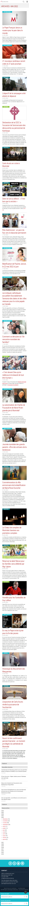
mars (4, 835)
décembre (5, 819)
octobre (5, 822)
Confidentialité (21, 888)
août (4, 826)
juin (4, 830)
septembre (5, 824)
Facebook (10, 863)
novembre (5, 820)
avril (4, 833)
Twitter (14, 863)
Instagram (22, 863)
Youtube (18, 863)
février (4, 837)
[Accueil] (5, 1)
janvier (4, 839)
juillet (4, 828)
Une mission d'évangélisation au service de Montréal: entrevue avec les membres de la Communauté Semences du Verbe (13, 791)
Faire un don (6, 863)
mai (4, 832)
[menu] (27, 1)
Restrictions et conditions (10, 888)
